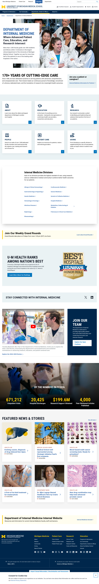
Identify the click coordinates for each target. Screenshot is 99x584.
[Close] (95, 575)
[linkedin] (92, 297)
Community (37, 543)
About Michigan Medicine (9, 1)
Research (30, 1)
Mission (36, 541)
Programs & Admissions (86, 539)
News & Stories (38, 548)
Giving (36, 546)
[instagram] (38, 552)
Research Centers (70, 543)
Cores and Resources (71, 546)
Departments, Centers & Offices (88, 543)
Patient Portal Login (57, 543)
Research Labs (70, 541)
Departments (48, 1)
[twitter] (41, 552)
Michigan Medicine (41, 536)
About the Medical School (86, 546)
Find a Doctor (55, 539)
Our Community (84, 541)
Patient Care (22, 1)
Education (38, 1)
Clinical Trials (69, 539)
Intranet (82, 548)
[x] (85, 297)
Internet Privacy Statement (18, 580)
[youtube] (44, 552)
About (35, 539)
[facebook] (35, 552)
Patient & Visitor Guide (57, 541)
